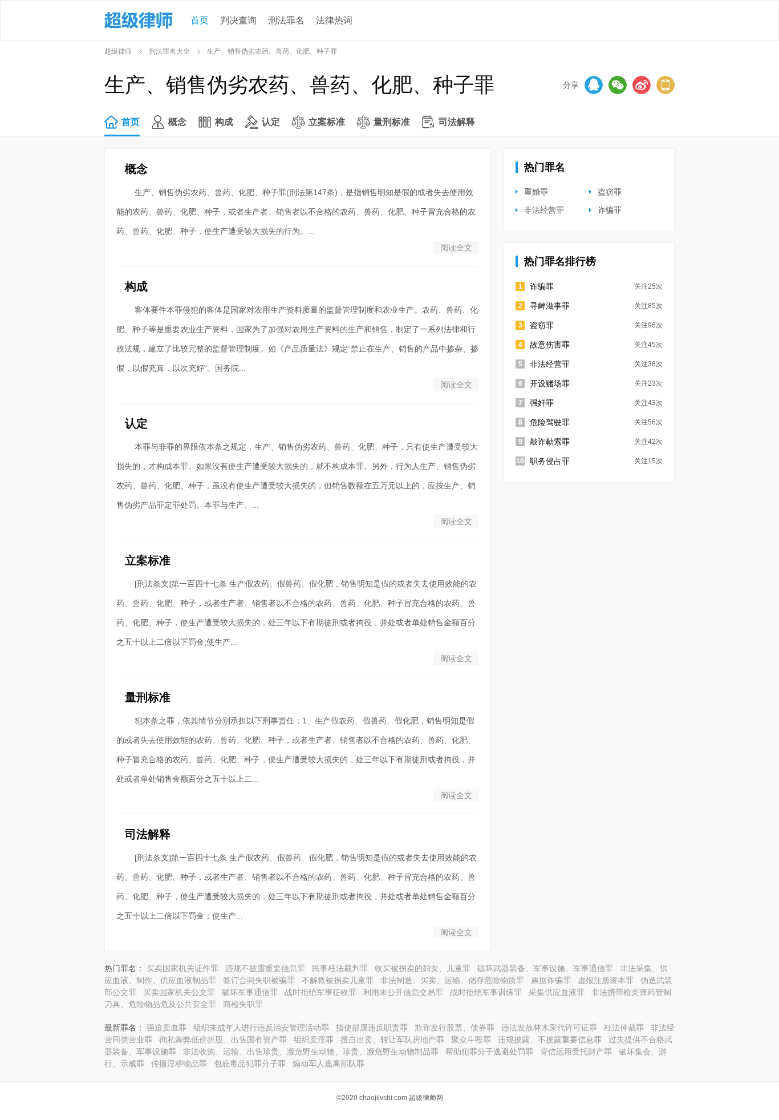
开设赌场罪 (550, 383)
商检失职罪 (243, 1004)
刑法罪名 (286, 20)
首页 (199, 20)
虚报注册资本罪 (606, 980)
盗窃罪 (610, 191)
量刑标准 (392, 122)
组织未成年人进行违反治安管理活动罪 (261, 1027)
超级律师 (118, 51)
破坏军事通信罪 (250, 992)
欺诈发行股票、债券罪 (454, 1027)
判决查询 (238, 20)
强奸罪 (542, 402)
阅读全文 (456, 247)
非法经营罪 (544, 210)
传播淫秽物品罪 (179, 1063)
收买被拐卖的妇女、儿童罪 (422, 968)
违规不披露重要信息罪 (265, 968)
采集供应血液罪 (557, 992)
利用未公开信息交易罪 (403, 992)
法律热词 (334, 20)
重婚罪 (536, 191)
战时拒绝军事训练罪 (486, 992)
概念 (177, 122)
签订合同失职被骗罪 (259, 980)
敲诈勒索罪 (550, 441)
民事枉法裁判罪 (340, 968)
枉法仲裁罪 (624, 1027)
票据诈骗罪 (551, 980)
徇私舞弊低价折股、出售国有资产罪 (223, 1039)
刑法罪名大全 (169, 51)
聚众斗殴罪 (471, 1039)
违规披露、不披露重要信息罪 (550, 1039)
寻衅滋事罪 (550, 305)
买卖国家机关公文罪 (179, 992)
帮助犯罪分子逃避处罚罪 (489, 1051)
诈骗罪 (610, 210)
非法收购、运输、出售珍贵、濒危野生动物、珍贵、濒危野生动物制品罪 (311, 1051)
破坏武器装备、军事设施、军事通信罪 (545, 968)
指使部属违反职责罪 (372, 1027)
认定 (271, 122)
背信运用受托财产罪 (576, 1051)
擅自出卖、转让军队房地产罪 (392, 1039)
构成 (224, 122)
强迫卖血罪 (166, 1027)
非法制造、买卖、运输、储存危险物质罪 (452, 980)
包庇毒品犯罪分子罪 (250, 1063)
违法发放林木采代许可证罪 (549, 1027)
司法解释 (457, 122)
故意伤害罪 (550, 344)
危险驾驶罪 (550, 422)
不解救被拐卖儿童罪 (338, 980)
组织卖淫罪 (314, 1039)
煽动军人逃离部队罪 (328, 1063)
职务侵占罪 (550, 461)
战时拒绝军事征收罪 (320, 992)
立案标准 (327, 122)
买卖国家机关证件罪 (182, 968)
